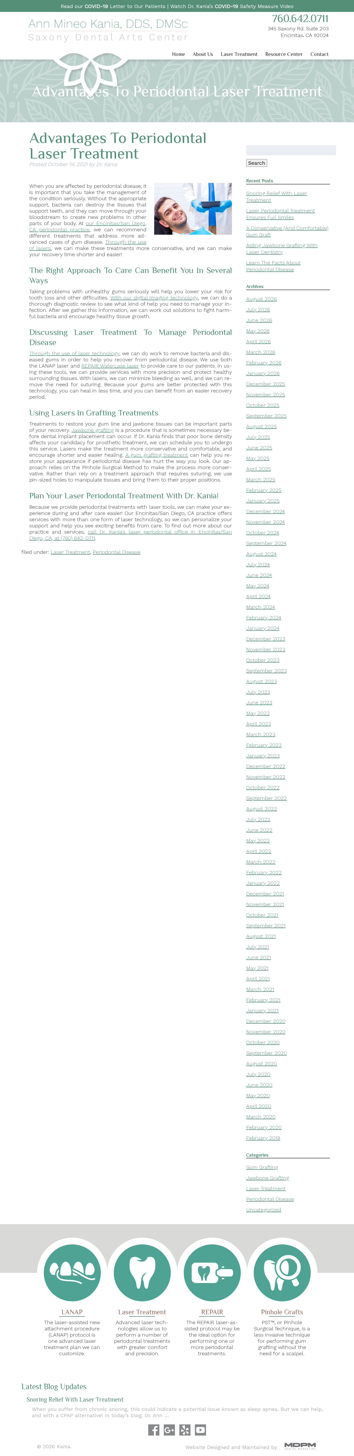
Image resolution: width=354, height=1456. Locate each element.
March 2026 (260, 352)
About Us (203, 54)
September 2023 (266, 671)
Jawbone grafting (93, 430)
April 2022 (258, 851)
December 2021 (265, 894)
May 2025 (258, 458)
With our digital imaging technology (154, 298)
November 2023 (265, 649)
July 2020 (258, 1074)
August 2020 (261, 1063)
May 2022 (258, 840)
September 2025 (266, 416)
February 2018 (263, 1138)
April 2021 (258, 979)
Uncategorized (263, 1210)
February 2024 (263, 617)
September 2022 (266, 798)
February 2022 (264, 872)
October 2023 (262, 660)
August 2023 (261, 681)
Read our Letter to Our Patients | (115, 6)
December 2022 (265, 766)
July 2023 (258, 692)
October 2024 (262, 532)
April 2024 (258, 596)
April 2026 (258, 341)
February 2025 (263, 490)
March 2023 (260, 734)
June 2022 (259, 830)
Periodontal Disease (116, 552)
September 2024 (266, 543)
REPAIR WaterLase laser (110, 366)
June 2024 (259, 575)
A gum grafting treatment (156, 455)
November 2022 (265, 777)
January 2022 (263, 883)
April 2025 (258, 469)
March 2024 (260, 607)
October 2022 (263, 787)
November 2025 (265, 394)
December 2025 (265, 384)
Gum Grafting (262, 1167)
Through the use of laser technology (74, 353)
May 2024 (257, 586)
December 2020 (265, 1021)
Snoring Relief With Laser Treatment (75, 1399)
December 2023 (265, 639)
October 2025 (262, 405)
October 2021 (262, 915)
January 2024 (262, 628)
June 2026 (259, 320)
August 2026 (261, 299)
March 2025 (260, 479)
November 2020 (265, 1032)
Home (178, 54)
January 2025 (263, 501)
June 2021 (258, 957)
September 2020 (266, 1053)
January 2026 (263, 373)
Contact (319, 54)
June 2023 (259, 702)
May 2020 (258, 1095)
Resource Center (284, 54)
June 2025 (259, 447)
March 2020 (260, 1117)
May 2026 (258, 331)
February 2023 (263, 745)
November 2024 (265, 522)
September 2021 (266, 925)
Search (256, 163)
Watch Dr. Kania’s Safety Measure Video (232, 6)
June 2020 (259, 1085)
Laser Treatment (239, 54)
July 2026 (258, 309)
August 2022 (261, 809)
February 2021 (263, 1000)
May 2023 (258, 713)
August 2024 (261, 554)
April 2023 (258, 724)
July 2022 (258, 819)
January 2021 (262, 1010)
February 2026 (263, 363)
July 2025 (258, 437)
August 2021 (261, 936)
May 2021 (257, 968)
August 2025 (261, 426)
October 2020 (263, 1042)
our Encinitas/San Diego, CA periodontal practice (87, 226)
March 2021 (260, 989)
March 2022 (260, 862)
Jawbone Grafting (267, 1178)
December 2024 (265, 511)
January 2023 (263, 755)
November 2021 (265, 904)
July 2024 (258, 564)
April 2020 (258, 1106)
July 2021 (257, 947)
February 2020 (264, 1127)
